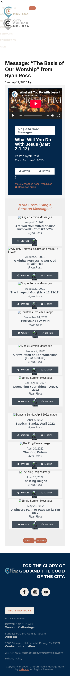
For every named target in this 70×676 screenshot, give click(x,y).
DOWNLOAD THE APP (19, 624)
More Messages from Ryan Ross (33, 183)
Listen (46, 171)
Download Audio (27, 186)
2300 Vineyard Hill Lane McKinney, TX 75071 (32, 643)
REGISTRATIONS (20, 610)
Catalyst (24, 669)
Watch (26, 171)
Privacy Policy (13, 658)
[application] (36, 103)
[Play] (13, 115)
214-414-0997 (13, 652)
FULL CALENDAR (16, 618)
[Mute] (52, 115)
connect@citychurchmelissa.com (42, 652)
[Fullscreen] (58, 115)
